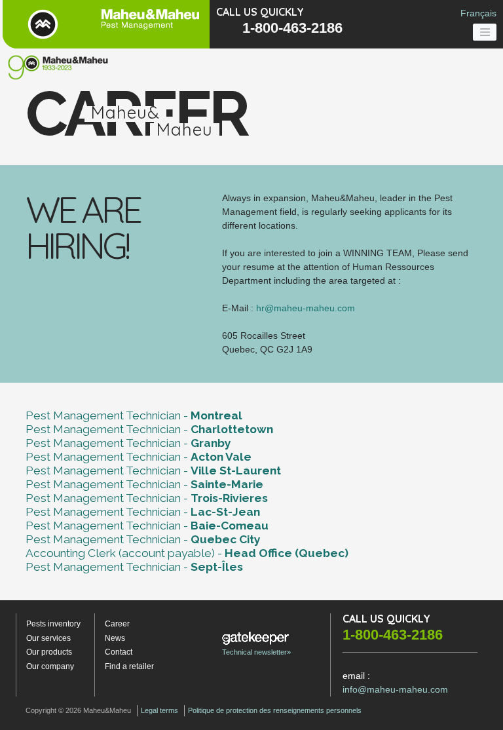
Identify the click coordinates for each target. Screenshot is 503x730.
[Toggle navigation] (484, 32)
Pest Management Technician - (134, 415)
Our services (48, 638)
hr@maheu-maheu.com (305, 308)
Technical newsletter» (256, 652)
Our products (49, 652)
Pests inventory (53, 623)
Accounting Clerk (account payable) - (187, 553)
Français (478, 13)
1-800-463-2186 (292, 28)
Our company (50, 666)
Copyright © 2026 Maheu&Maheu (78, 710)
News (115, 638)
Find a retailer (129, 666)
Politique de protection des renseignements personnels (275, 710)
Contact (118, 652)
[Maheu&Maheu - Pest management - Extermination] (105, 24)
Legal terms (159, 710)
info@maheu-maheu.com (395, 689)
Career (117, 623)
